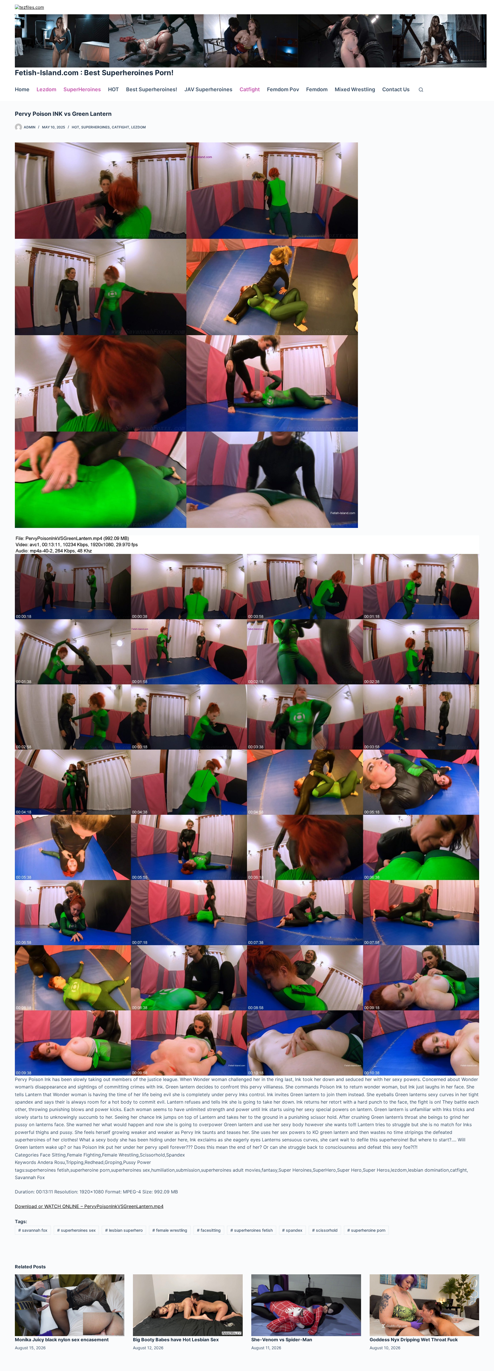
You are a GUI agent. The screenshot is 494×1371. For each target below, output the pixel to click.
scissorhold (325, 1230)
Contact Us (396, 89)
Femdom (317, 89)
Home (22, 89)
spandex (292, 1230)
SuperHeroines (82, 89)
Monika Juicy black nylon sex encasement (62, 1339)
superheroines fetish (251, 1230)
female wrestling (169, 1230)
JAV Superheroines (208, 89)
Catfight (250, 89)
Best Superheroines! (151, 89)
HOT (113, 89)
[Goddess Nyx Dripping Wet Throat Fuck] (424, 1305)
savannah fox (32, 1230)
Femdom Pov (283, 89)
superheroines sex (76, 1230)
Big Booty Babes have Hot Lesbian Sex (176, 1339)
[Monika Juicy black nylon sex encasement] (70, 1305)
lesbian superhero (124, 1230)
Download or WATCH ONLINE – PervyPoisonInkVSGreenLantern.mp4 (89, 1206)
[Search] (421, 90)
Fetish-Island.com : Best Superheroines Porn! (94, 72)
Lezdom (46, 89)
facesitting (209, 1230)
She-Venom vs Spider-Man (281, 1339)
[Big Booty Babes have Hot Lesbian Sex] (188, 1305)
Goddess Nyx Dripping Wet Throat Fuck (414, 1339)
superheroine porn (366, 1230)
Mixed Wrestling (355, 89)
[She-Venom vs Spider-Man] (306, 1305)
